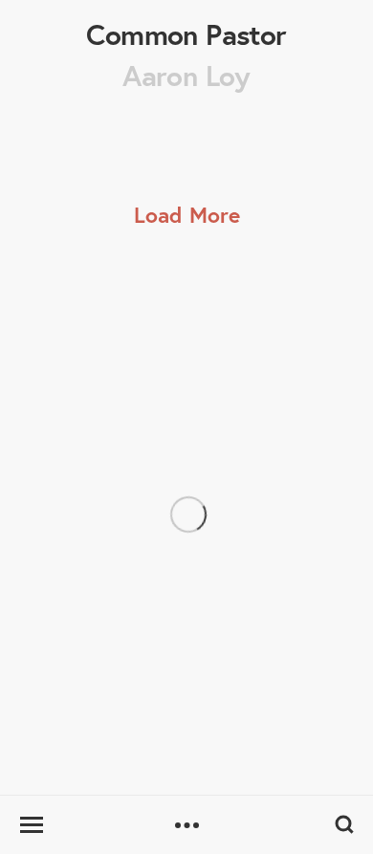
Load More (187, 215)
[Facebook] (80, 659)
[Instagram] (36, 659)
